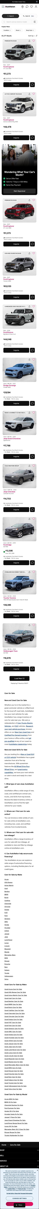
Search (11, 16)
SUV (16, 726)
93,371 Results (7, 36)
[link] (9, 7)
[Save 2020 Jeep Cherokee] (34, 466)
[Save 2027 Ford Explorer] (34, 41)
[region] (19, 1188)
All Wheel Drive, (20, 766)
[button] (22, 7)
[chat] (27, 7)
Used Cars (27, 732)
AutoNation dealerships (18, 744)
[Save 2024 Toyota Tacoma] (34, 572)
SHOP (2, 1150)
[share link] (29, 41)
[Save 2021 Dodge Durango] (34, 360)
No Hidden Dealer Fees (18, 2)
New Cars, (19, 732)
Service (3, 1161)
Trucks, (24, 723)
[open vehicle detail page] (19, 51)
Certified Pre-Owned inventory (16, 735)
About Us (4, 1166)
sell (2, 1155)
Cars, (19, 723)
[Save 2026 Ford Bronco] (34, 306)
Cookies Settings (19, 1198)
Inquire (16, 85)
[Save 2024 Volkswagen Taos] (34, 625)
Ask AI (27, 16)
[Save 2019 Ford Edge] (34, 519)
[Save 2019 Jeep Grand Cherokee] (34, 413)
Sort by (30, 36)
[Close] (37, 1170)
